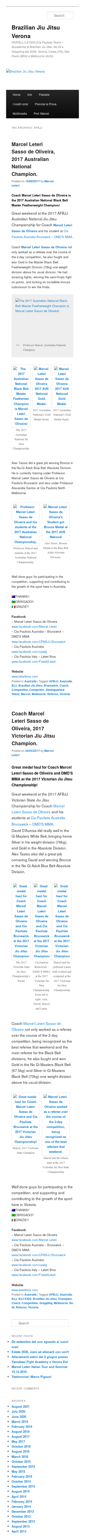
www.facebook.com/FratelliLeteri (34, 661)
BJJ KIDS (24, 1299)
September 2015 (23, 1466)
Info (29, 94)
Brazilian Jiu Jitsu (30, 685)
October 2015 (21, 1461)
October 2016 (21, 1446)
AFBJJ (53, 681)
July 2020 (18, 1411)
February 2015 (22, 1476)
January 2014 (21, 1506)
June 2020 (19, 1416)
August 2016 (21, 1451)
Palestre (44, 94)
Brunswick (51, 685)
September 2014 (23, 1486)
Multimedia (20, 113)
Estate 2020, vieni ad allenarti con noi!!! (40, 1352)
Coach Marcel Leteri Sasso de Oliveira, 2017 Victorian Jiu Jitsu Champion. (33, 728)
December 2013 (23, 1511)
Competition (20, 690)
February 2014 (22, 1501)
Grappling (45, 1303)
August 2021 (21, 1406)
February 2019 (22, 1426)
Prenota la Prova (45, 104)
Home (17, 94)
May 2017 (18, 1441)
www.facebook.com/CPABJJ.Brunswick (39, 641)
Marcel (25, 694)
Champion (65, 1299)
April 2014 (19, 1496)
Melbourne (39, 694)
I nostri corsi (20, 104)
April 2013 (19, 1531)
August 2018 (21, 1431)
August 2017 (21, 1436)
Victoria (65, 694)
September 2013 (23, 1521)
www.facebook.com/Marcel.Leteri (34, 626)
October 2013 (21, 1516)
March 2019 (20, 1421)
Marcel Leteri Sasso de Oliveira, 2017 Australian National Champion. (33, 158)
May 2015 (18, 1471)
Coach (64, 685)
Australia (30, 681)
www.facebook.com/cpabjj (29, 651)
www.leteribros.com (25, 676)
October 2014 (21, 1481)
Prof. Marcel (41, 113)
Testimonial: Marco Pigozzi (31, 1376)
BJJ (14, 685)
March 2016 (20, 1456)
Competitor (36, 690)
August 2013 (21, 1526)
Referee (52, 694)
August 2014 (21, 1491)
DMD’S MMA (63, 237)
